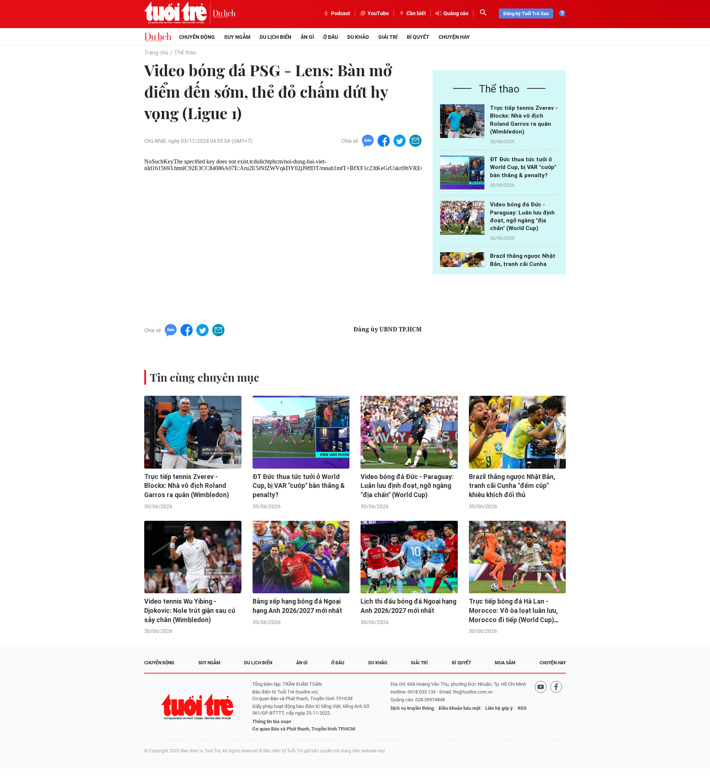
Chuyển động (197, 37)
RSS (522, 708)
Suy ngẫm (237, 37)
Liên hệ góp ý (499, 708)
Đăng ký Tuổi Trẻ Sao (526, 13)
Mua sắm (505, 662)
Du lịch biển (275, 37)
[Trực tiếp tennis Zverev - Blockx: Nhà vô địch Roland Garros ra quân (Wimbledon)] (462, 121)
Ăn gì (307, 37)
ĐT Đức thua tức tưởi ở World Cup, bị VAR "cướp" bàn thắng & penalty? (523, 167)
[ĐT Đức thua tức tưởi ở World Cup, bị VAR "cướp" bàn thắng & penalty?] (462, 172)
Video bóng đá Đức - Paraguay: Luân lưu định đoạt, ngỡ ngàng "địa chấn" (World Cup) (407, 486)
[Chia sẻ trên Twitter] (399, 140)
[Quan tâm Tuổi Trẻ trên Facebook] (556, 706)
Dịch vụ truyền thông (412, 708)
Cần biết (416, 13)
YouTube (378, 13)
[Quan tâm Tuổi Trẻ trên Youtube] (541, 706)
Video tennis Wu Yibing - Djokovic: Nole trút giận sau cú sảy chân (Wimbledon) (189, 610)
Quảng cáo (456, 13)
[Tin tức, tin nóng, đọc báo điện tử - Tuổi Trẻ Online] (178, 13)
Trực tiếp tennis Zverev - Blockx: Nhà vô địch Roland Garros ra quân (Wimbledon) (186, 486)
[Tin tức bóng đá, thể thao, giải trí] (158, 37)
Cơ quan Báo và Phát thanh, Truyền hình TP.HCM (303, 729)
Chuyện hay (454, 37)
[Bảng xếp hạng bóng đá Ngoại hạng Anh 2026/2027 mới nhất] (301, 557)
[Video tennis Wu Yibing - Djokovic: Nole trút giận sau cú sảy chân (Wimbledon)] (192, 557)
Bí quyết (418, 37)
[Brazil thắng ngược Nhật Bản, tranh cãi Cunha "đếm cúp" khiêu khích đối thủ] (517, 432)
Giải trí (388, 37)
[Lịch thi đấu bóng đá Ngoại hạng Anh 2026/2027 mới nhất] (409, 557)
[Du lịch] (224, 13)
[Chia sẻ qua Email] (415, 140)
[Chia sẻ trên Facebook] (384, 140)
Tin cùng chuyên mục (204, 377)
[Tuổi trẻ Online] (198, 707)
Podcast (340, 13)
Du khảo (358, 37)
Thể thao (185, 52)
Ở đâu (330, 37)
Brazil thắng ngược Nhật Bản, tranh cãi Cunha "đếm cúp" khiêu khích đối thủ (512, 486)
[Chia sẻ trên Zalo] (368, 140)
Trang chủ (156, 52)
